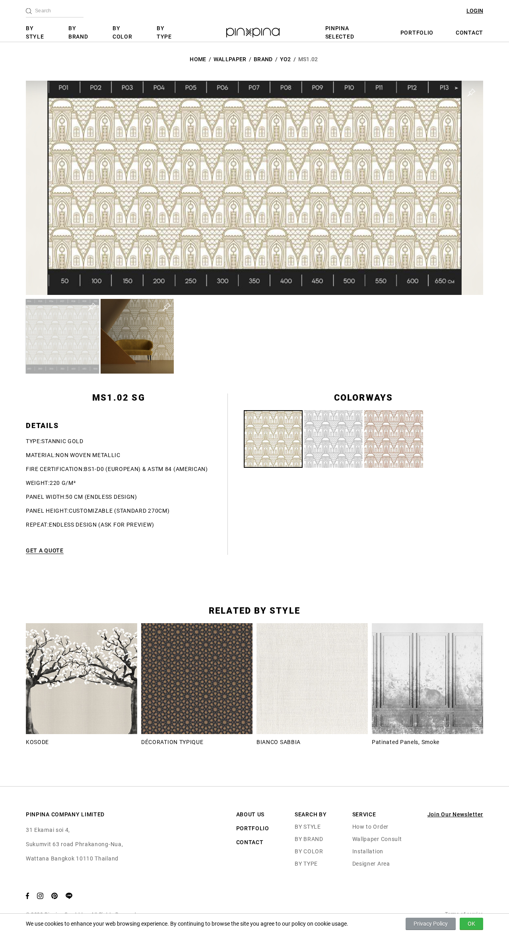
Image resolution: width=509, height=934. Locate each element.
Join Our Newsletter (455, 814)
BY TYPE (164, 32)
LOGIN (474, 11)
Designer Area (371, 863)
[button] (62, 336)
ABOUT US (250, 814)
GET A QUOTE (45, 550)
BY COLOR (122, 32)
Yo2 (285, 59)
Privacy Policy (431, 923)
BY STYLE (35, 32)
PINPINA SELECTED (339, 32)
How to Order (370, 827)
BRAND (263, 59)
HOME (198, 59)
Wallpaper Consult (377, 839)
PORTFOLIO (416, 32)
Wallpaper (230, 59)
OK (471, 923)
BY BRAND (78, 32)
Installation (367, 851)
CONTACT (469, 32)
